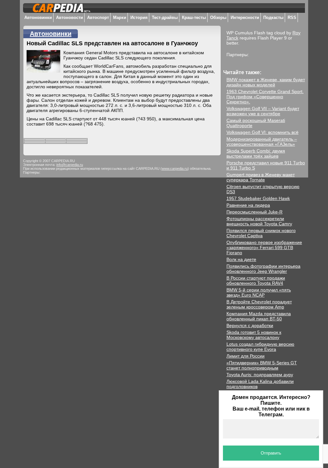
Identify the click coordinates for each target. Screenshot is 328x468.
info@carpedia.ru (69, 165)
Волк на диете (241, 259)
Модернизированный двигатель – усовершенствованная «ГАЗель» (261, 141)
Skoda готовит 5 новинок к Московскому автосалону (253, 335)
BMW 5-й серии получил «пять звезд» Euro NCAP (258, 292)
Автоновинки (38, 17)
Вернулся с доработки (249, 325)
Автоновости (69, 17)
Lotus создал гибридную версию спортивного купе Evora (260, 347)
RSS (292, 17)
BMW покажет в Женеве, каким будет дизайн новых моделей (265, 82)
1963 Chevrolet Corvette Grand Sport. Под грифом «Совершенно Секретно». (265, 96)
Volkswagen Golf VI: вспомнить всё (262, 132)
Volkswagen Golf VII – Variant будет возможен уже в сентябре (262, 111)
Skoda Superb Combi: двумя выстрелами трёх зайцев (255, 153)
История (139, 17)
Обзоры (218, 17)
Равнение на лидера (248, 205)
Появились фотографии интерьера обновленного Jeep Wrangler (263, 269)
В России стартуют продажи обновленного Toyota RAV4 (255, 280)
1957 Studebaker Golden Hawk (258, 198)
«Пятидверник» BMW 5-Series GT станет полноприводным (261, 365)
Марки (119, 17)
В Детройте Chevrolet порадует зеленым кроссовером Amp (259, 304)
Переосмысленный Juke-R (254, 211)
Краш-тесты (194, 17)
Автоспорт (98, 17)
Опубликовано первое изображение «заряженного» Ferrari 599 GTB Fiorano (264, 247)
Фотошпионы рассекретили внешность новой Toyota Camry (259, 221)
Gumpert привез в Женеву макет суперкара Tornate (260, 177)
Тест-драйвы (165, 17)
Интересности (245, 17)
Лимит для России (245, 356)
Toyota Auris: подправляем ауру (259, 374)
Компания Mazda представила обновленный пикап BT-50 (258, 316)
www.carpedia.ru (175, 168)
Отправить (271, 453)
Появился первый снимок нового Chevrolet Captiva (261, 233)
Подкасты (273, 17)
